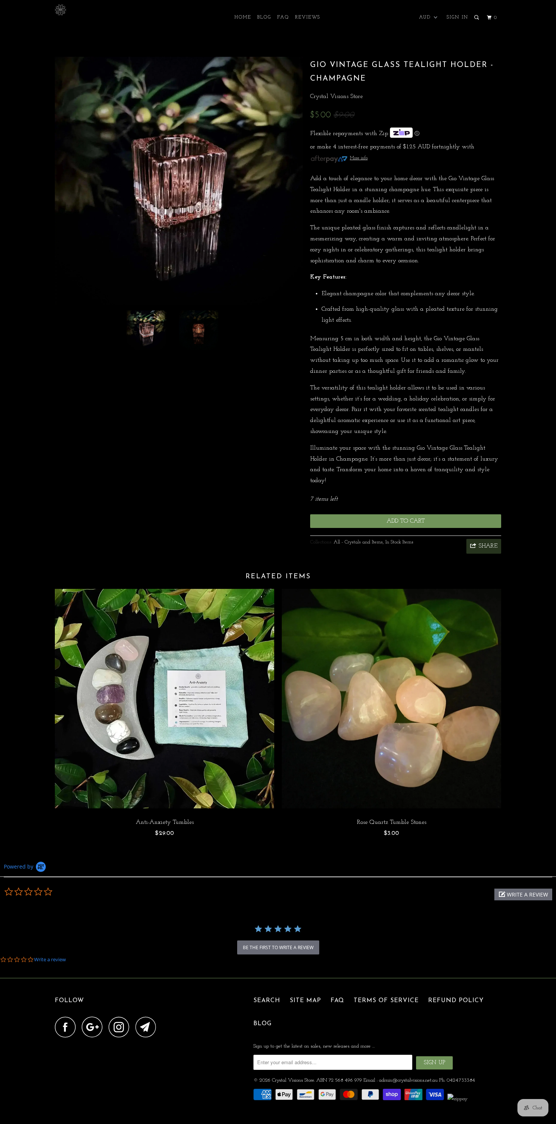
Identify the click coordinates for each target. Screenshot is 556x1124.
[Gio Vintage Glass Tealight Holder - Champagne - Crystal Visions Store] (179, 181)
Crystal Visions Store (336, 96)
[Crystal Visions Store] (93, 10)
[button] (523, 894)
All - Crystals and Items (358, 542)
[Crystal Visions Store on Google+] (94, 1027)
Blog (264, 17)
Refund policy (456, 1001)
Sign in (457, 17)
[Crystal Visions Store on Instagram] (121, 1027)
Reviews (307, 17)
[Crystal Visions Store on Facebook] (67, 1027)
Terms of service (386, 1001)
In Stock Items (399, 542)
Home (243, 17)
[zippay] (458, 1099)
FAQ (283, 17)
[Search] (477, 17)
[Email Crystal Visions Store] (147, 1027)
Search (266, 1001)
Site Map (305, 1001)
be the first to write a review (278, 947)
